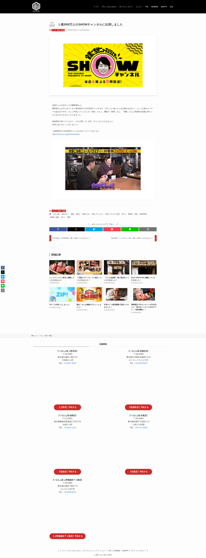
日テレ (124, 214)
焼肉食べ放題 (54, 217)
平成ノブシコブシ (97, 214)
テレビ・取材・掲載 (58, 30)
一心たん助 (55, 214)
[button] (58, 229)
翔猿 (68, 217)
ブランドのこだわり (74, 551)
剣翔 (72, 214)
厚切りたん (86, 214)
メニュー (103, 551)
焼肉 (136, 214)
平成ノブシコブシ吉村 (112, 214)
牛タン (63, 217)
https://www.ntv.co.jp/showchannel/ (65, 134)
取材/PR (125, 551)
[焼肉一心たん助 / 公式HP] (36, 6)
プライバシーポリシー (138, 551)
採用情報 (117, 551)
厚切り (78, 214)
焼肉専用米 (143, 214)
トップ (62, 551)
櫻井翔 (130, 214)
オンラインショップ (90, 551)
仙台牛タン (65, 214)
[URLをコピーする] (148, 229)
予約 (109, 551)
